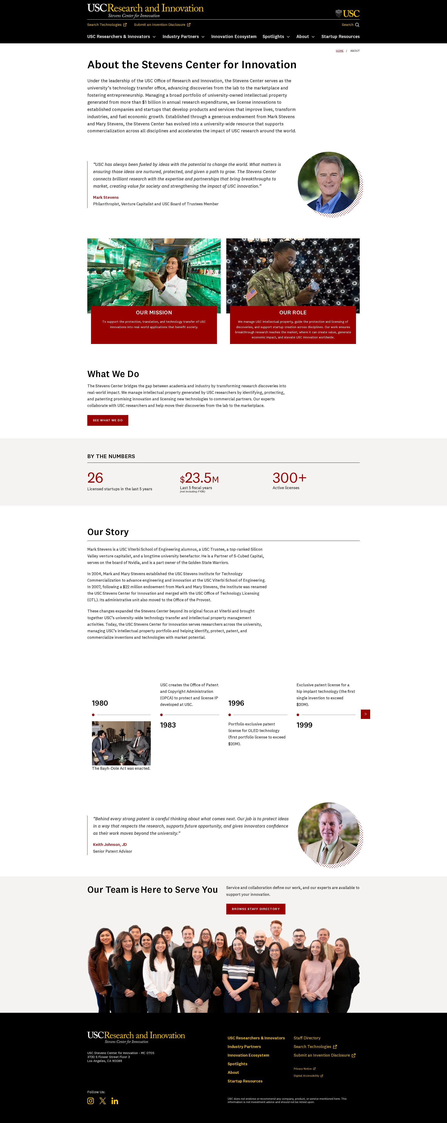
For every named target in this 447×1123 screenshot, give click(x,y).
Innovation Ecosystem (234, 36)
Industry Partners (181, 36)
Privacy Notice (305, 1069)
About (302, 36)
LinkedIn (115, 1101)
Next (365, 714)
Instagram (90, 1101)
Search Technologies (107, 25)
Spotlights (273, 36)
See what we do (108, 420)
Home (340, 51)
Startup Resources (341, 36)
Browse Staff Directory (256, 909)
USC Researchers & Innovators (118, 36)
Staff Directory (307, 1038)
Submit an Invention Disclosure (162, 25)
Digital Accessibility (308, 1076)
